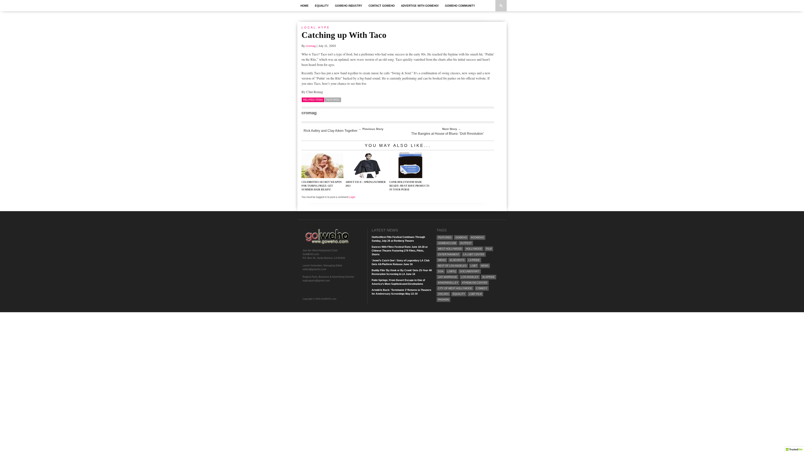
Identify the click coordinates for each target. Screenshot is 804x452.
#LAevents (457, 260)
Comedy (481, 288)
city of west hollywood (455, 288)
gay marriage (447, 277)
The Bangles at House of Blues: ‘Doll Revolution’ (447, 133)
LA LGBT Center (473, 254)
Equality (322, 5)
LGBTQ (451, 271)
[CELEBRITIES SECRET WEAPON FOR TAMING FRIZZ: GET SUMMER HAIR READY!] (322, 177)
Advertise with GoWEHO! (420, 5)
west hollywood (450, 248)
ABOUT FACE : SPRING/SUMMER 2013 (365, 184)
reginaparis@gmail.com (316, 280)
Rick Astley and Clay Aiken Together (330, 130)
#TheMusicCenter (474, 282)
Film (489, 248)
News (484, 265)
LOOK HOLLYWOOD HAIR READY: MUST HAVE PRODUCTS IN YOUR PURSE (409, 186)
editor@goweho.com (314, 269)
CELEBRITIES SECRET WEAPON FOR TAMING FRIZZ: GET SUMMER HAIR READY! (322, 186)
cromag (311, 46)
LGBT (473, 265)
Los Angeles (469, 277)
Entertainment (448, 254)
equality (459, 294)
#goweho (477, 237)
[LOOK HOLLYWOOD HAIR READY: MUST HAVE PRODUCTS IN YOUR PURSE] (410, 177)
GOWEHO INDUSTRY (348, 5)
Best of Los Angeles (452, 265)
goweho (461, 237)
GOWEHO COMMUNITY (460, 5)
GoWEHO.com (447, 243)
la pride (474, 260)
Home (304, 5)
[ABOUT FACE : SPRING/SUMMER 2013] (366, 177)
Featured (333, 99)
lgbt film (475, 294)
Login (352, 197)
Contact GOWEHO (381, 5)
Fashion (443, 299)
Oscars (443, 294)
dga (440, 271)
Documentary (469, 271)
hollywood (474, 248)
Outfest (466, 243)
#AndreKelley (448, 282)
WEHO (442, 260)
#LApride (488, 277)
